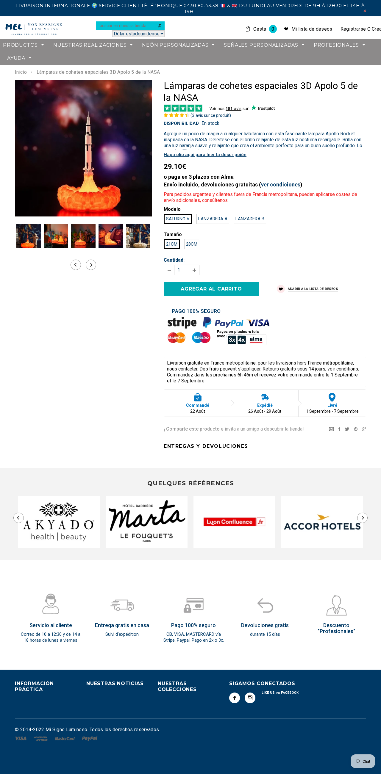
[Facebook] (234, 698)
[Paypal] (90, 738)
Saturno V (178, 219)
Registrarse (353, 29)
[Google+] (364, 428)
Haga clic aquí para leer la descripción (205, 154)
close (364, 11)
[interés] (355, 428)
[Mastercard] (65, 738)
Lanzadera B (249, 219)
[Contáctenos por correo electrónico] (331, 428)
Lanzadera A (212, 219)
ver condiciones (280, 184)
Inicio (21, 72)
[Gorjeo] (347, 428)
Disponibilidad (181, 123)
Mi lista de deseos (311, 29)
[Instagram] (250, 698)
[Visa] (21, 738)
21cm (171, 244)
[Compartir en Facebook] (339, 428)
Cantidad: (174, 260)
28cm (191, 244)
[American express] (41, 738)
